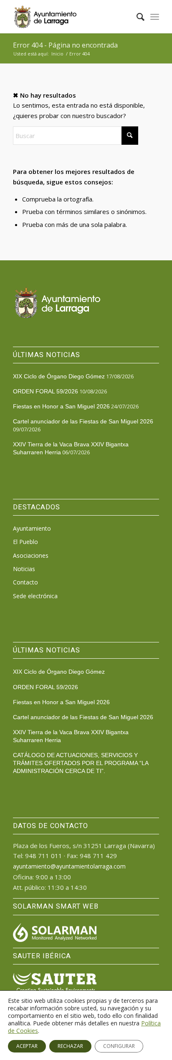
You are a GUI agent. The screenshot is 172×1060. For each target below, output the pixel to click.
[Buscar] (136, 16)
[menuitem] (136, 16)
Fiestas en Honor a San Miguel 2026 (61, 406)
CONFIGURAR (119, 1046)
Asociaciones (30, 555)
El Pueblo (25, 542)
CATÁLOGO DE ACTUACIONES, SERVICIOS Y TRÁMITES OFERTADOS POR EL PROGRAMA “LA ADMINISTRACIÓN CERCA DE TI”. (80, 763)
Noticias (24, 569)
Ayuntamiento (32, 528)
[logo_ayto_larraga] (71, 16)
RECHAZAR (70, 1046)
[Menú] (154, 17)
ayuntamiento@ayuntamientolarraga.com (69, 866)
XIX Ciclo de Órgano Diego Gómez (59, 376)
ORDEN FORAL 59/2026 (45, 391)
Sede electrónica (35, 596)
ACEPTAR (27, 1046)
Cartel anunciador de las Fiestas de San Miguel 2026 (83, 421)
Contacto (25, 582)
